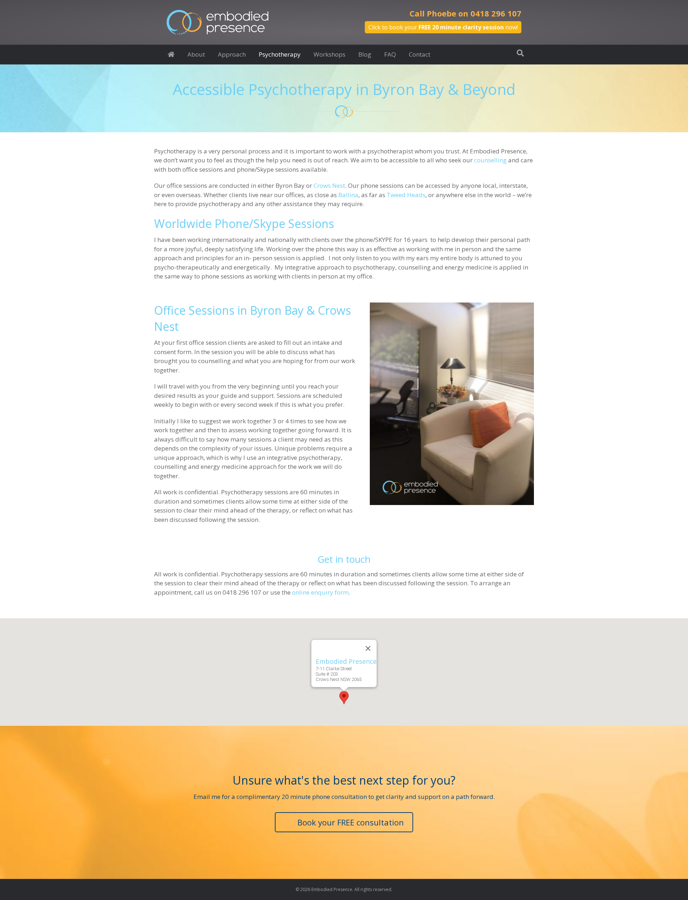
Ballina (348, 195)
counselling (490, 160)
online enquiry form (320, 592)
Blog (364, 54)
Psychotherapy (280, 54)
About (196, 54)
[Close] (368, 648)
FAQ (390, 54)
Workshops (329, 54)
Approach (232, 54)
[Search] (520, 53)
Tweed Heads (406, 195)
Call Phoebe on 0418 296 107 (465, 13)
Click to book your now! (443, 27)
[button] (344, 697)
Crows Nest (329, 185)
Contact (419, 54)
